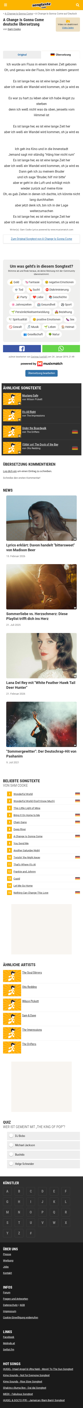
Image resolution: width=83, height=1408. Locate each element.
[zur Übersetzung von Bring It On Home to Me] (77, 814)
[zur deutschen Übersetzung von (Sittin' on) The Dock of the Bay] (75, 448)
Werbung (8, 1260)
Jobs (6, 1266)
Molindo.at (9, 1343)
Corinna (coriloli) (39, 356)
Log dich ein (10, 471)
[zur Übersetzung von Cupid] (77, 878)
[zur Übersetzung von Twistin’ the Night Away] (77, 857)
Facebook (8, 1337)
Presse (7, 1254)
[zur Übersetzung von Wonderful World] (77, 793)
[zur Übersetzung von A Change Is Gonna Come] (77, 835)
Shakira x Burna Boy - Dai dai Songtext (24, 1387)
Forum (6, 1292)
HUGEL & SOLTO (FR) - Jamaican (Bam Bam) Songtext (34, 1400)
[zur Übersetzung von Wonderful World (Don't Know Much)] (77, 800)
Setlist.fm (8, 1349)
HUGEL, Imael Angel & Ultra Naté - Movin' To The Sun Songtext (38, 1369)
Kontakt (7, 1272)
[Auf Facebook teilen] (22, 348)
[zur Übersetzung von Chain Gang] (77, 821)
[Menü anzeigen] (5, 4)
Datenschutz (10, 1304)
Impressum (9, 1311)
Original (22, 54)
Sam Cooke (14, 29)
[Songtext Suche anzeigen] (77, 4)
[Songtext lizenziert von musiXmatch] (41, 363)
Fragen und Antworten (15, 1298)
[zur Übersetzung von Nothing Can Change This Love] (77, 892)
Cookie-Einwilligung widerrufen (20, 1317)
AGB (22, 1304)
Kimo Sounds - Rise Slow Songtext (22, 1381)
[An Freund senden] (61, 348)
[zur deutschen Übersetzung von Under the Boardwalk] (75, 432)
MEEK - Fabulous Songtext (18, 1394)
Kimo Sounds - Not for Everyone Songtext (26, 1375)
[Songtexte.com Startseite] (41, 5)
